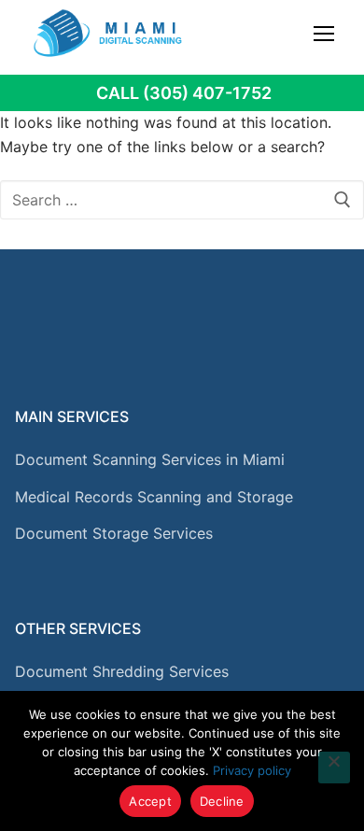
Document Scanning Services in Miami (150, 459)
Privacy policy (252, 770)
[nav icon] (324, 32)
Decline (222, 801)
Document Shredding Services (122, 671)
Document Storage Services (114, 533)
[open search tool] (290, 32)
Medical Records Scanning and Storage (154, 496)
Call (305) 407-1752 (184, 93)
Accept (150, 801)
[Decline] (334, 767)
